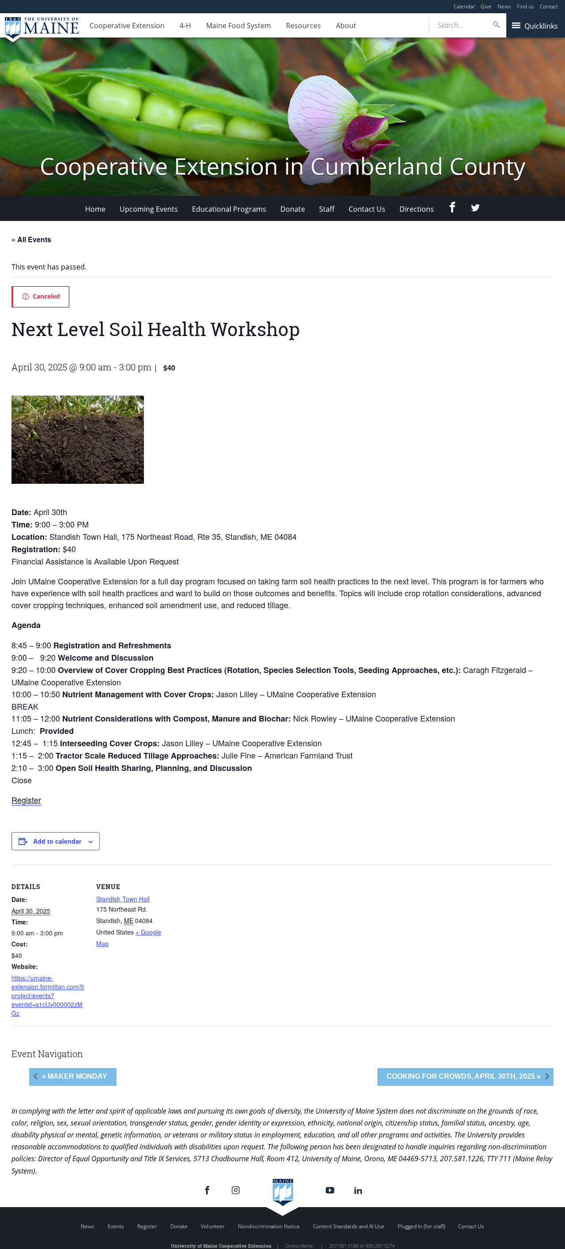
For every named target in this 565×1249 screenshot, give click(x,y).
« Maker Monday (74, 1076)
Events (116, 1226)
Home (95, 209)
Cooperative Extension (127, 25)
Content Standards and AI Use (348, 1226)
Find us (525, 6)
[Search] (497, 25)
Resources (303, 25)
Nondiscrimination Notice (269, 1226)
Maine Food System (238, 25)
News (504, 6)
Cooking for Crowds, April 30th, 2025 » (464, 1076)
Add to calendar (57, 841)
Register (26, 799)
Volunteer (213, 1226)
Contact (549, 6)
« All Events (31, 239)
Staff (327, 209)
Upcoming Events (149, 209)
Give (486, 6)
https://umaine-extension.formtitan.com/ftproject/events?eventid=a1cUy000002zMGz (47, 995)
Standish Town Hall (123, 898)
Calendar (464, 6)
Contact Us (367, 209)
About (346, 25)
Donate (292, 209)
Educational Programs (229, 209)
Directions (416, 209)
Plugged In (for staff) (421, 1226)
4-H (185, 25)
